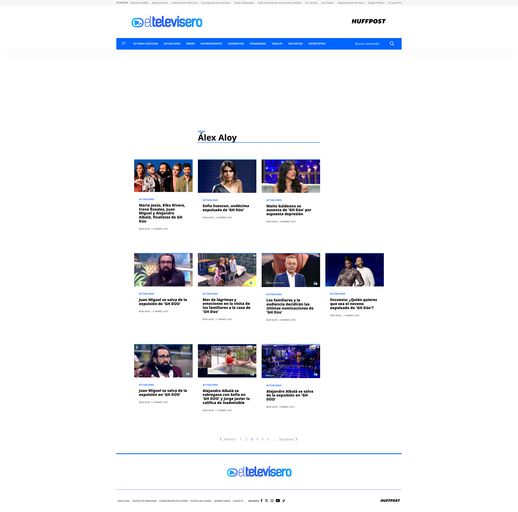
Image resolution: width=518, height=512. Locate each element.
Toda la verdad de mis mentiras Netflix (280, 2)
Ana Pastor (327, 2)
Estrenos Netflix (139, 2)
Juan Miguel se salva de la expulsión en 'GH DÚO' (163, 392)
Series (190, 43)
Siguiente (286, 439)
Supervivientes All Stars (351, 2)
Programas (258, 43)
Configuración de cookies (173, 501)
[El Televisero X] (266, 501)
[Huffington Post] (368, 21)
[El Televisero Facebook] (261, 501)
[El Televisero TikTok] (283, 501)
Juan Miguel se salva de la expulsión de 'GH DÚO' (163, 301)
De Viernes (311, 2)
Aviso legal (124, 501)
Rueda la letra (160, 2)
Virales (277, 43)
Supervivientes (211, 43)
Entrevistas (317, 43)
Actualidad (172, 43)
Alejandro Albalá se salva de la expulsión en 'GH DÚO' (289, 395)
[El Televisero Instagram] (272, 501)
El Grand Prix (396, 2)
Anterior (230, 439)
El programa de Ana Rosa (216, 2)
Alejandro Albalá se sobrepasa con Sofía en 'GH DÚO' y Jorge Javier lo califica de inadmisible (226, 396)
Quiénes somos (222, 501)
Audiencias (236, 43)
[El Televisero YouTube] (278, 500)
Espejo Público (376, 2)
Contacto (238, 501)
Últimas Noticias (145, 43)
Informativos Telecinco (185, 2)
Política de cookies (201, 501)
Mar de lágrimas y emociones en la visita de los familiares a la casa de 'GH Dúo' (227, 305)
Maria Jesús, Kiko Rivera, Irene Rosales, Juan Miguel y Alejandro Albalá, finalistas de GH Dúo (162, 213)
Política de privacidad (144, 501)
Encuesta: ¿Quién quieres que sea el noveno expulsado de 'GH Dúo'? (353, 303)
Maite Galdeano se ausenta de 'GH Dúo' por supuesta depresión (288, 210)
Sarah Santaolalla (244, 2)
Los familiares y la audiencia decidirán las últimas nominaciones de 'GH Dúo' (290, 306)
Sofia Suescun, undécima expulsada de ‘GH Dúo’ (226, 208)
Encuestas (295, 43)
